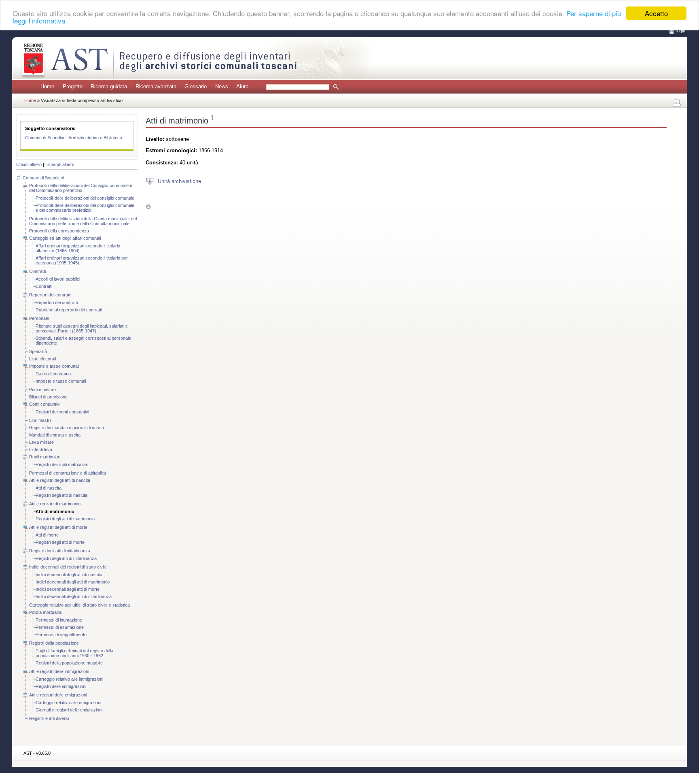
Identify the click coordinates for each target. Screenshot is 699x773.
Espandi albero (59, 164)
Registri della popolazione (54, 643)
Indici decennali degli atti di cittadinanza (74, 596)
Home (47, 86)
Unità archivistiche (179, 181)
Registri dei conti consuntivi (62, 411)
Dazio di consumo (53, 373)
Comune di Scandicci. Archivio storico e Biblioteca (73, 137)
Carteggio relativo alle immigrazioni (69, 679)
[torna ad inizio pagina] (148, 206)
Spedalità (38, 351)
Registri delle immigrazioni (61, 686)
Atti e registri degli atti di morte (58, 527)
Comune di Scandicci (43, 177)
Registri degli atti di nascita (61, 495)
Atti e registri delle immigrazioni (59, 671)
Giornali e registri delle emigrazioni (69, 709)
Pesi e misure (42, 389)
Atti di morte (47, 534)
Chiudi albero (29, 164)
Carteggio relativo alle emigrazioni (68, 702)
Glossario (195, 86)
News (221, 86)
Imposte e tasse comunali (54, 366)
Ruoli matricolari (44, 456)
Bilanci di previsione (48, 396)
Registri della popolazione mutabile (69, 662)
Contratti (37, 271)
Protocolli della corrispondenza (59, 230)
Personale (39, 318)
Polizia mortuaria (45, 612)
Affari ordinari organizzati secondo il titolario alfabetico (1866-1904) (78, 248)
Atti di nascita (48, 488)
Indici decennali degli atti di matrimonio (73, 581)
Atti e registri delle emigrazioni (58, 694)
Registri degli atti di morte (60, 542)
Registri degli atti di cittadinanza (59, 550)
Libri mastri (40, 420)
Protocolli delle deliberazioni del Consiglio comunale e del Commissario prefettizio (80, 188)
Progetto (73, 86)
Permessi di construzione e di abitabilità (67, 473)
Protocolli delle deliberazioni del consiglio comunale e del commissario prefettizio (85, 208)
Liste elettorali (42, 358)
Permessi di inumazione (59, 620)
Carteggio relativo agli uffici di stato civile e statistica (79, 605)
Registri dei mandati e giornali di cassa (66, 427)
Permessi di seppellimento (61, 634)
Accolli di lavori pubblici (58, 279)
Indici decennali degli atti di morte (68, 589)
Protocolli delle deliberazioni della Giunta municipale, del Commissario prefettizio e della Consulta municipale (83, 221)
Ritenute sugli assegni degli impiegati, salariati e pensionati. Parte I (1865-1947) (82, 328)
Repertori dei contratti (50, 294)
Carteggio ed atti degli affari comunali (65, 238)
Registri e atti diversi (49, 718)
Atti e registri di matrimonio (54, 503)
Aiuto (242, 86)
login (680, 30)
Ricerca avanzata (156, 86)
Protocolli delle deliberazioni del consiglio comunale (85, 198)
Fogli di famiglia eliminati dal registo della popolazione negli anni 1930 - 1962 (74, 653)
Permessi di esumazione (60, 627)
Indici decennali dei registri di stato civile (68, 566)
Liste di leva (40, 449)
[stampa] (676, 103)
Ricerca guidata (109, 86)
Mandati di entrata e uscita (54, 434)
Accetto (656, 13)
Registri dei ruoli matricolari (62, 464)
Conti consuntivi (44, 404)
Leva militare (41, 442)
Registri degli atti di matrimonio (65, 518)
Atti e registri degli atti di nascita (59, 480)
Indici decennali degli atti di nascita (69, 574)
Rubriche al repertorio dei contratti (69, 309)
